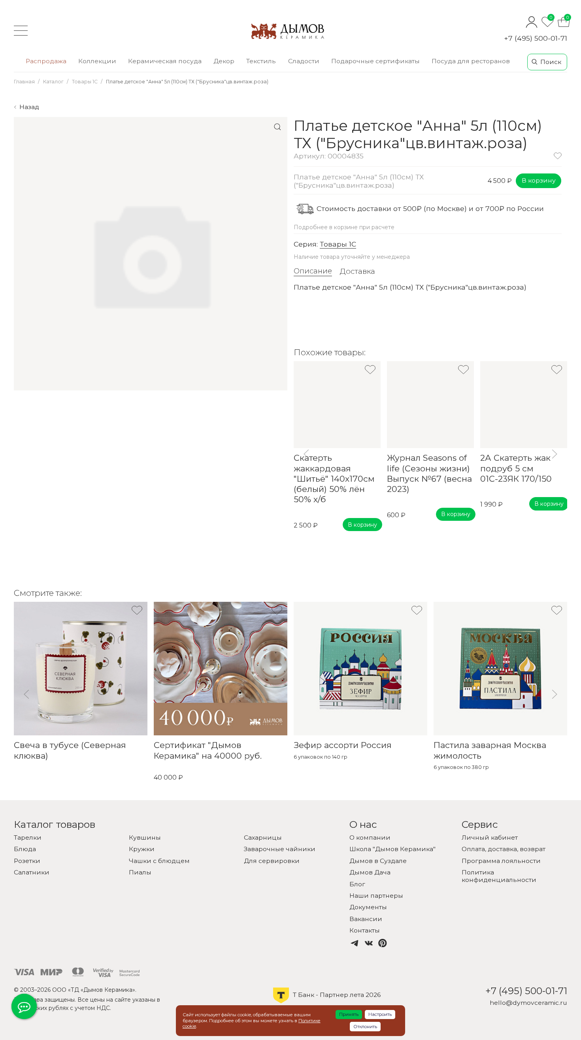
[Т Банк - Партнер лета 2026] (327, 1002)
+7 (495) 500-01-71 (535, 38)
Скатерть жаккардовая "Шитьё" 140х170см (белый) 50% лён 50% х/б (334, 479)
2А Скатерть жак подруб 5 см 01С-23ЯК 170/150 (516, 468)
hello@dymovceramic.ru (528, 1002)
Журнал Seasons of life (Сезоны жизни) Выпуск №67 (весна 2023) (429, 473)
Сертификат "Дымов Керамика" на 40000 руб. (208, 750)
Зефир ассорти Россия (343, 745)
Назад (29, 107)
